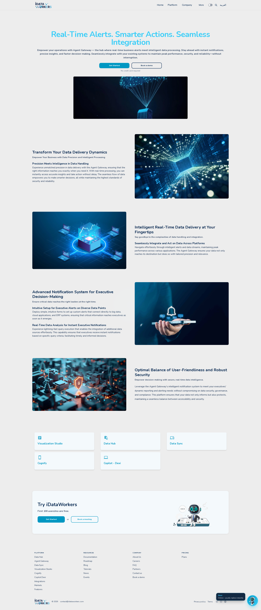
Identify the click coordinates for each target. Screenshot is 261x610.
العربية (223, 5)
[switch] (210, 5)
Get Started (114, 65)
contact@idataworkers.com (72, 601)
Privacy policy (200, 601)
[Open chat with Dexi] (252, 600)
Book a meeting (84, 519)
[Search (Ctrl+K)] (216, 5)
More (201, 5)
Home (160, 5)
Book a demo (147, 65)
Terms (210, 601)
